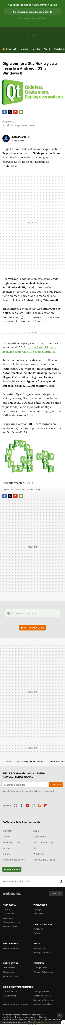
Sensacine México (42, 995)
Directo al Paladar (11, 948)
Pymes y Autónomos (43, 971)
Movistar (7, 830)
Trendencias (9, 967)
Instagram (33, 805)
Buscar (60, 881)
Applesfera (8, 917)
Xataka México (10, 991)
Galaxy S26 (11, 48)
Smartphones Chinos (14, 859)
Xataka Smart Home (12, 922)
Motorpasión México (43, 1004)
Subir (54, 893)
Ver (34, 627)
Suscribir (55, 784)
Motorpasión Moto (42, 952)
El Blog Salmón (40, 967)
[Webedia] (11, 895)
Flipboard (15, 112)
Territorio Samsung (43, 842)
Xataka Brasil (9, 995)
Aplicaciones (39, 836)
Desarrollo (19, 489)
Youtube (27, 805)
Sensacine (38, 928)
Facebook (4, 112)
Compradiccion (10, 976)
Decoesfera (8, 971)
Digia (29, 483)
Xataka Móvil (9, 913)
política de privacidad (43, 791)
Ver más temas (12, 869)
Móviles (36, 48)
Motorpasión (39, 948)
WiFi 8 (47, 48)
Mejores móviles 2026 (34, 761)
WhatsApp (38, 853)
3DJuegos (38, 909)
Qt (19, 161)
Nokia (30, 489)
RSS (39, 805)
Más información (36, 1021)
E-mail (21, 112)
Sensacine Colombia (43, 999)
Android (7, 848)
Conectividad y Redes (44, 859)
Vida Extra (38, 913)
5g (34, 848)
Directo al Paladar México (15, 1004)
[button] (20, 137)
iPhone (6, 853)
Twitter (10, 112)
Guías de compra (11, 842)
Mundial (24, 48)
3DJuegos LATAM (41, 991)
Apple (36, 830)
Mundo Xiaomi (10, 926)
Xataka (6, 909)
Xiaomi (6, 836)
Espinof (36, 933)
